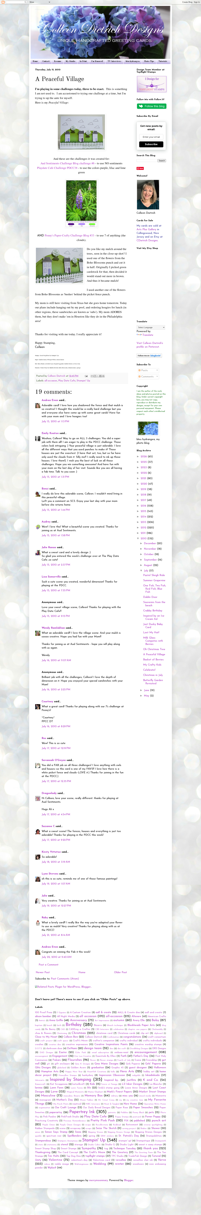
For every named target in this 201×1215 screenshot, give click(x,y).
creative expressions (77, 1044)
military (114, 1096)
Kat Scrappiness (59, 1084)
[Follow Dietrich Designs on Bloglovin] (149, 357)
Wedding (99, 1163)
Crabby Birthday (152, 610)
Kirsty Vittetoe (51, 852)
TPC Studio (117, 1156)
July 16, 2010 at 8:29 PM (56, 726)
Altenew (136, 1016)
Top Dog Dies (73, 1156)
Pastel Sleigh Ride (154, 575)
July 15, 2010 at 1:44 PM (56, 510)
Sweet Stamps (68, 1148)
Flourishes (75, 1059)
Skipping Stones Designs (148, 1132)
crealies (39, 1044)
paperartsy (55, 1112)
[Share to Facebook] (100, 376)
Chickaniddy (157, 1029)
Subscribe (151, 144)
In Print (83, 61)
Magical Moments (75, 1092)
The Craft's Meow (94, 1152)
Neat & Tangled (111, 1104)
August (148, 565)
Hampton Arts (49, 1071)
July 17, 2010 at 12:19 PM (56, 748)
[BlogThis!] (94, 376)
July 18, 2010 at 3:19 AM (56, 862)
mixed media (145, 1096)
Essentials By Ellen (105, 1056)
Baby (155, 1020)
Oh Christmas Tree (154, 649)
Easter (63, 1052)
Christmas (79, 1033)
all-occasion (50, 381)
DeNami (72, 1048)
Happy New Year (74, 1072)
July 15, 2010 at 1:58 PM (56, 535)
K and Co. (150, 1080)
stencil (64, 1144)
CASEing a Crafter (79, 1029)
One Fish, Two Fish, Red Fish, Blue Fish (154, 588)
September (151, 560)
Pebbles (124, 1112)
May (147, 696)
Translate (147, 335)
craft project (46, 1041)
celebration (118, 1029)
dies (111, 1048)
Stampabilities (154, 1136)
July (146, 571)
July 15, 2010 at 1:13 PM (55, 421)
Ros (44, 738)
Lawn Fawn (56, 1088)
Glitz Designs (43, 1067)
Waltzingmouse (81, 1164)
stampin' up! (125, 1141)
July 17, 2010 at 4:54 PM (56, 814)
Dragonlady (49, 793)
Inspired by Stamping (70, 1080)
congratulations (132, 1037)
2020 (144, 484)
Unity (38, 1160)
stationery (52, 1145)
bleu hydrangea (133, 61)
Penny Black (138, 1112)
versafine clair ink (143, 1160)
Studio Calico (94, 1145)
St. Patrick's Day (128, 1136)
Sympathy (89, 1148)
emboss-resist (121, 1052)
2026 (144, 456)
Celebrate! (149, 670)
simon (37, 1132)
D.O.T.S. (38, 1048)
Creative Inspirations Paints (111, 1044)
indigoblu (136, 1075)
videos (47, 1164)
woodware (138, 1164)
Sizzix (78, 1132)
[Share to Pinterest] (103, 376)
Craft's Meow (80, 1041)
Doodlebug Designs (139, 1048)
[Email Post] (86, 376)
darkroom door (54, 1048)
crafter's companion (103, 1041)
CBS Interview (102, 1029)
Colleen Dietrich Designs (39, 9)
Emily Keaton (50, 433)
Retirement (132, 1125)
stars (40, 1145)
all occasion (87, 1016)
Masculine (48, 1095)
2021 (144, 478)
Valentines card (101, 1160)
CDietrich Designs (147, 240)
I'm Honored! (97, 61)
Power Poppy (153, 1116)
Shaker (143, 1128)
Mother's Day (64, 1100)
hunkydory (87, 1075)
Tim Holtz (53, 1156)
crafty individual (129, 1041)
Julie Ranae (49, 547)
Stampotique (143, 1141)
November (150, 549)
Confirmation (113, 1037)
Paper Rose (122, 1107)
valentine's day (79, 1160)
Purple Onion (48, 1125)
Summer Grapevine (154, 580)
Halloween (160, 1067)
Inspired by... (111, 1080)
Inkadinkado (152, 1075)
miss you (127, 1096)
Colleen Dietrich (93, 1037)
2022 (144, 473)
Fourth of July (124, 1060)
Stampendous (43, 1140)
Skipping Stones (95, 1132)
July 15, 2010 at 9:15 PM (56, 616)
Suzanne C (48, 826)
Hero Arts (127, 1071)
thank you (150, 1148)
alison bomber (43, 1016)
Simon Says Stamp (56, 1132)
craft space (62, 1041)
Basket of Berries (153, 659)
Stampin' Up (83, 381)
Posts (144, 370)
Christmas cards (126, 1033)
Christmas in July (153, 675)
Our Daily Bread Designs (96, 1107)
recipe (88, 1125)
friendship (151, 1060)
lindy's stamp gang (108, 1088)
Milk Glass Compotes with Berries (153, 641)
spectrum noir (54, 1136)
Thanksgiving (42, 1152)
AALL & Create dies (129, 1012)
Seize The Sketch (106, 1128)
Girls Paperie (133, 1064)
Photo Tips (149, 61)
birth (59, 1025)
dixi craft (122, 1048)
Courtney (47, 701)
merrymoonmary (98, 1180)
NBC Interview (93, 1104)
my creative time (134, 1100)
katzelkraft (78, 1084)
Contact (46, 61)
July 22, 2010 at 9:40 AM (57, 957)
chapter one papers (137, 1029)
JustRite (131, 1080)
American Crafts (157, 1016)
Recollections (102, 1125)
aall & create (103, 1012)
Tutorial (156, 1156)
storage (79, 1144)
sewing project (129, 1128)
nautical (76, 1104)
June (147, 690)
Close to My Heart (46, 1037)
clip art (145, 1033)
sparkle (38, 1136)
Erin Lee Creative (82, 1056)
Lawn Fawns (77, 1088)
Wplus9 (52, 1167)
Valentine (55, 1159)
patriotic (112, 1112)
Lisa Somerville (51, 577)
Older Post (120, 972)
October (149, 554)
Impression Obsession (112, 1075)
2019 (144, 489)
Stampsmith (160, 1141)
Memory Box (94, 1095)
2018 (144, 495)
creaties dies (55, 1044)
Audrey (46, 522)
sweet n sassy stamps (150, 1144)
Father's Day (140, 1056)
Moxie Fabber (87, 1100)
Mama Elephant (95, 1092)
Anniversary (78, 1020)
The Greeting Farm (143, 1152)
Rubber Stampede (45, 1128)
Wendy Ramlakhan (53, 628)
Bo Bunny (50, 1029)
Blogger (128, 1180)
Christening (62, 1033)
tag (106, 1148)
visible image (62, 1164)
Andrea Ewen (50, 400)
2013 (144, 522)
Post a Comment (48, 965)
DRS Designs (159, 1048)
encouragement (146, 1052)
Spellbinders (74, 1136)
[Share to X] (97, 376)
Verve (162, 1159)
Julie (44, 896)
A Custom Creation (80, 1012)
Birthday (74, 1025)
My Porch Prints (60, 1104)
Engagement (59, 1056)
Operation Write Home (155, 1104)
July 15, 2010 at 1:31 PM (55, 477)
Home (35, 61)
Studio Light (127, 1144)
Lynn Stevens (50, 874)
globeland (61, 1068)
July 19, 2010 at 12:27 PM (56, 906)
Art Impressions (102, 1020)
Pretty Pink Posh (103, 1120)
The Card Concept (68, 1152)
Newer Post (43, 972)
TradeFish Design (137, 1156)
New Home (130, 1104)
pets (151, 1112)
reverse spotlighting (153, 1125)
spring (92, 1136)
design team (93, 1048)
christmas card (104, 1033)
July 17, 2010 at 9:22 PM (56, 840)
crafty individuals (152, 1041)
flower (93, 1060)
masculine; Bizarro (72, 1096)
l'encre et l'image (109, 1084)
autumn (118, 1020)
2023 (144, 467)
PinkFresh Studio (70, 1117)
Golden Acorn (78, 1067)
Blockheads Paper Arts (141, 1025)
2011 (144, 533)
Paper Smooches (143, 1107)
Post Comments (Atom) (65, 979)
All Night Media (66, 1016)
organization (44, 1108)
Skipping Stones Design (119, 1132)
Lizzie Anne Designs (136, 1088)
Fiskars (57, 1060)
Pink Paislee (49, 1117)
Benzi (45, 489)
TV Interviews (114, 61)
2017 (144, 500)
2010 (144, 538)
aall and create (153, 1012)
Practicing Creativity (46, 1121)
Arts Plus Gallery (146, 229)
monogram (45, 1100)
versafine (121, 1160)
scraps (88, 1128)
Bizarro (98, 1025)
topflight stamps (95, 1156)
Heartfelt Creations (96, 1072)
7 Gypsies (61, 1012)
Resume (57, 61)
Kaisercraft (40, 1084)
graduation (97, 1067)
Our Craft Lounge (66, 1107)
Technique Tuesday (124, 1148)
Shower (155, 1128)
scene (63, 1128)
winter (119, 1163)
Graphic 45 (117, 1067)
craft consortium (157, 1037)
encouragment (41, 1056)
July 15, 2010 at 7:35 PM (56, 590)
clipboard (158, 1033)
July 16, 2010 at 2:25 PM (56, 689)
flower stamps (106, 1060)
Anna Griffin (56, 1020)
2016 (144, 506)
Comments (147, 376)
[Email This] (92, 376)
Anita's (42, 1020)
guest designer (138, 1067)
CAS (63, 1029)
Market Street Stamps (152, 1092)
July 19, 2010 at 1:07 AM (56, 884)
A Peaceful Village (154, 654)
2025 (144, 462)
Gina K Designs (82, 1064)
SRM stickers (107, 1136)
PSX (126, 1121)
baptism (38, 1025)
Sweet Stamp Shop (45, 1148)
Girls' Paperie (153, 1064)
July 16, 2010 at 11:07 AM (56, 660)
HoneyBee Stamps (68, 1075)
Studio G (110, 1144)
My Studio (70, 61)
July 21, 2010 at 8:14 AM (56, 935)
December (150, 543)
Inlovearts (39, 1080)
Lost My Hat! (151, 632)
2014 (144, 517)
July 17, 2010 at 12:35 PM (56, 781)
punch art (159, 1120)
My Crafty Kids (152, 665)
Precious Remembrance (74, 1121)
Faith (124, 1056)
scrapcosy (75, 1128)
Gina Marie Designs (106, 1064)
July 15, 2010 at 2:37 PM (56, 565)
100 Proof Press (43, 1012)
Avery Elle (139, 1020)
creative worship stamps (148, 1044)
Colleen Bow (71, 1037)
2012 (144, 527)
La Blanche (155, 1084)
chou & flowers (43, 1033)
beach (49, 1025)
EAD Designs (46, 1052)
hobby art (148, 1071)
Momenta (160, 1096)
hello (113, 1072)
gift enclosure (62, 1064)
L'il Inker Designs (132, 1084)
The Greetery (120, 1152)
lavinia (38, 1088)
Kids (92, 1084)
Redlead (117, 1125)
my (120, 1100)
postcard (137, 1117)
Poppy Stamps (122, 1117)
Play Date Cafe (66, 381)
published (139, 1120)
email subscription (100, 1052)
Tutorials (162, 61)
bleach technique (115, 1025)
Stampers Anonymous (68, 1141)
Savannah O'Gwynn (54, 760)
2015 (144, 511)
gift (48, 1064)
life (89, 1088)
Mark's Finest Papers (119, 1092)
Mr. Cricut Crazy (106, 1100)
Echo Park (80, 1052)
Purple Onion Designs (70, 1125)
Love (54, 1091)
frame (138, 1060)
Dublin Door (150, 597)
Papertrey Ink (82, 1112)
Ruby (45, 917)
